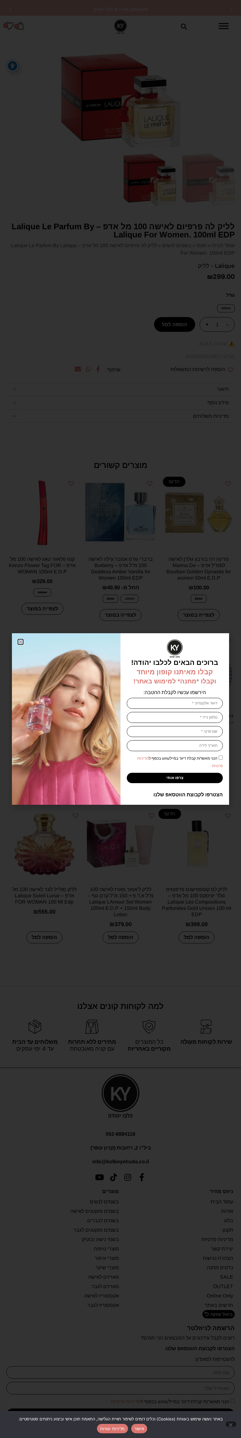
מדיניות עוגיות (112, 1428)
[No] (231, 1424)
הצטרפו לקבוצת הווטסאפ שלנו (188, 794)
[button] (20, 641)
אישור (139, 1428)
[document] (120, 719)
